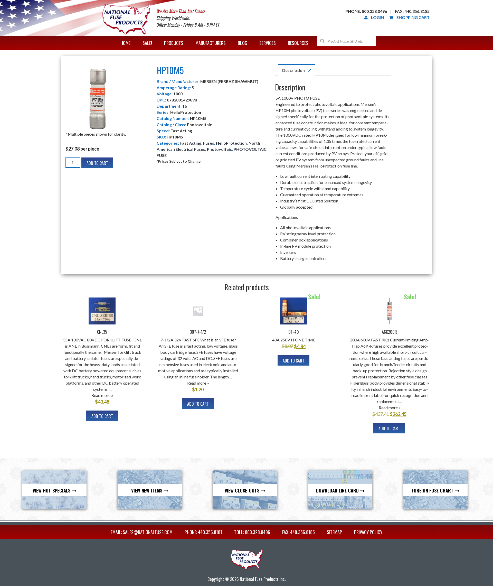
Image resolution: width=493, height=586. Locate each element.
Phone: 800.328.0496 (366, 11)
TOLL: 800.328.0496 (252, 532)
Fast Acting (190, 143)
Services (267, 43)
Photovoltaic (219, 149)
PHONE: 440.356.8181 (203, 532)
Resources (298, 43)
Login (377, 17)
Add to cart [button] (102, 416)
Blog (242, 43)
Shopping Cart (413, 17)
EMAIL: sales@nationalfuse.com (142, 532)
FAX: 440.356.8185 (298, 532)
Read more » (102, 395)
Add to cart (97, 163)
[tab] (296, 70)
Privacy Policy (368, 532)
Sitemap (334, 532)
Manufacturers (210, 43)
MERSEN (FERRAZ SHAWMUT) (229, 81)
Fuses (208, 143)
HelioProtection (231, 143)
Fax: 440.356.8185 (412, 11)
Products (173, 43)
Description (293, 70)
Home (125, 43)
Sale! (147, 43)
